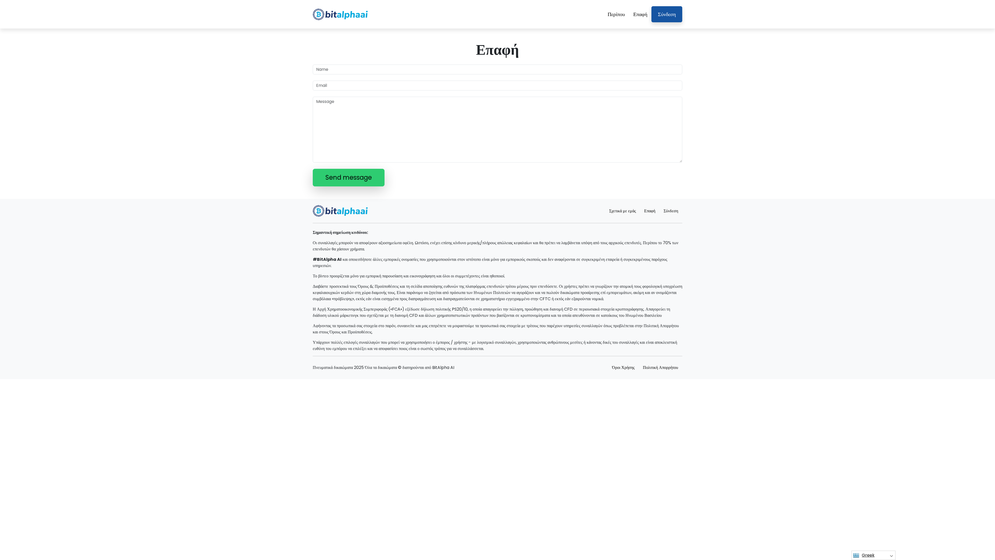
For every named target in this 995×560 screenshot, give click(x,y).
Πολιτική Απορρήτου (660, 367)
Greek (868, 555)
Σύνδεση (667, 14)
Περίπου (616, 14)
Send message (348, 177)
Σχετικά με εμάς (622, 211)
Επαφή (640, 14)
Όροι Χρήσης (623, 367)
